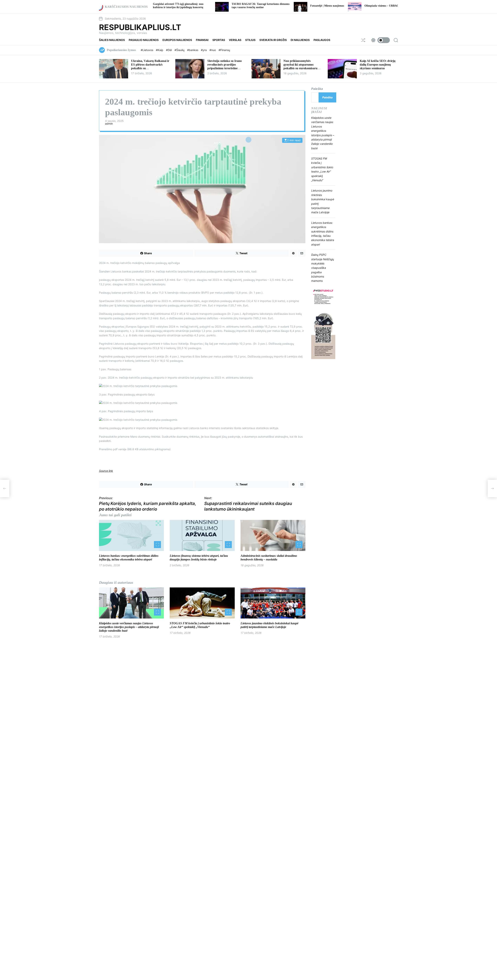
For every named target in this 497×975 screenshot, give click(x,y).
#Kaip (160, 50)
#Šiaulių (180, 50)
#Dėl (169, 50)
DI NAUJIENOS (300, 40)
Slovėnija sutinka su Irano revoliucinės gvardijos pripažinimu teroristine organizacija (224, 66)
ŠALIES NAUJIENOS (112, 40)
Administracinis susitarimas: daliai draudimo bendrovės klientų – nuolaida (269, 557)
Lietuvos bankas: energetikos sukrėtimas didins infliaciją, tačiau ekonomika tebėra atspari (128, 557)
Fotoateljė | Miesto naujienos (283, 5)
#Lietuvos (147, 50)
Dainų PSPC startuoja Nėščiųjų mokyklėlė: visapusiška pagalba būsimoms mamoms (322, 267)
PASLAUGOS (322, 40)
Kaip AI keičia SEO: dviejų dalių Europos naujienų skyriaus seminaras (377, 64)
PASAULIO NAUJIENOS (144, 40)
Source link (106, 470)
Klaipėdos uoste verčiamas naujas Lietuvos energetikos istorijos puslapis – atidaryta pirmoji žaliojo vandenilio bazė (129, 627)
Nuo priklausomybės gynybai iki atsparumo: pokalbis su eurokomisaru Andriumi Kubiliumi (300, 66)
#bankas (193, 50)
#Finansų (224, 50)
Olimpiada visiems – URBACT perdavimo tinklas (349, 5)
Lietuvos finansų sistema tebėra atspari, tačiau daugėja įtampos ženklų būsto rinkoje (199, 557)
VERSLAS (235, 40)
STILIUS (250, 40)
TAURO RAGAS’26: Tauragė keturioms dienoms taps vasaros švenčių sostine (216, 6)
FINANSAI (202, 40)
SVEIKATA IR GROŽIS (273, 40)
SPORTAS (218, 40)
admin (109, 123)
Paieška (317, 89)
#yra (204, 50)
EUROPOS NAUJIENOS (177, 40)
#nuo (213, 50)
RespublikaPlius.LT (140, 27)
